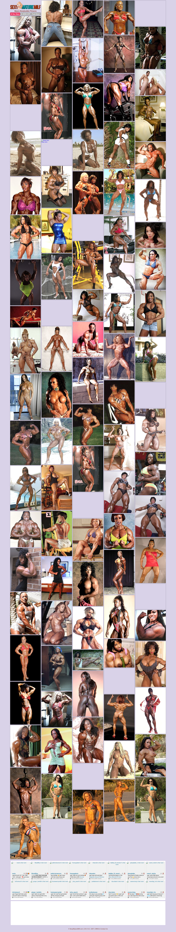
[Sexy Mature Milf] (25, 6)
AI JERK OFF (25, 14)
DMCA (97, 929)
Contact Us (104, 929)
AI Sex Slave (15, 14)
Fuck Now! (36, 14)
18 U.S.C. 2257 (89, 929)
